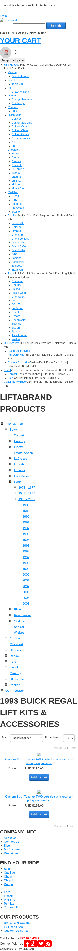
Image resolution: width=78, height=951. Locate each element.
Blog (10, 377)
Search (56, 25)
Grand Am (17, 234)
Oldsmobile (14, 114)
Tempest (17, 265)
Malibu (16, 184)
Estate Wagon (20, 292)
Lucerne (19, 470)
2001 (26, 580)
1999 (26, 568)
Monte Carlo (19, 188)
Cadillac (13, 192)
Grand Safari (19, 246)
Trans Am (17, 269)
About (7, 370)
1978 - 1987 (26, 493)
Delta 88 (17, 118)
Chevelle (17, 165)
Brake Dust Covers (19, 350)
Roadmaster (19, 319)
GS (13, 300)
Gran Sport (18, 296)
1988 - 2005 (26, 499)
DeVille (16, 196)
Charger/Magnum (22, 99)
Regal (15, 312)
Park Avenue (19, 335)
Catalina (17, 227)
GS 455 (16, 304)
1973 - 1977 (26, 487)
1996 (26, 551)
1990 (26, 516)
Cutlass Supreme (22, 122)
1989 (26, 510)
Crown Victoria (20, 91)
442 (14, 142)
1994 (26, 539)
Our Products (11, 343)
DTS (14, 200)
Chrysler (13, 107)
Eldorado (17, 203)
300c (15, 111)
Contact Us (11, 841)
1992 (26, 528)
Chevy (8, 876)
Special (16, 331)
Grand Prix (18, 242)
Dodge (12, 95)
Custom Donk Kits (18, 362)
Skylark (16, 327)
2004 (26, 597)
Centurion (17, 281)
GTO (14, 254)
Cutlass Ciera (20, 130)
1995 (26, 545)
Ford (10, 87)
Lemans (16, 258)
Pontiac (12, 215)
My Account (12, 849)
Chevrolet (13, 149)
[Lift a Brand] (8, 19)
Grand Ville (18, 250)
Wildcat (16, 339)
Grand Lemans (20, 238)
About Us (10, 837)
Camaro (16, 157)
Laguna (16, 176)
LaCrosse (20, 458)
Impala (16, 172)
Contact (12, 374)
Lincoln (12, 80)
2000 (26, 574)
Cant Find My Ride (15, 381)
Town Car (17, 84)
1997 (26, 557)
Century (16, 285)
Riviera (16, 316)
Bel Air (15, 153)
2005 (26, 603)
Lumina (16, 180)
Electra (16, 288)
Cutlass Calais (20, 134)
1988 (26, 505)
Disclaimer (11, 853)
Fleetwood (18, 207)
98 (13, 145)
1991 (26, 522)
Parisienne (18, 261)
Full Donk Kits (16, 354)
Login (3, 16)
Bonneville (18, 223)
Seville (16, 211)
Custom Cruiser (21, 138)
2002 (26, 586)
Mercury (12, 72)
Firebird (16, 230)
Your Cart (20, 40)
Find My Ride (12, 64)
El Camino (18, 169)
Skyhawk (17, 323)
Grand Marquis (20, 76)
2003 (26, 592)
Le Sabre (17, 308)
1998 (26, 563)
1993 (26, 534)
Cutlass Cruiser (21, 126)
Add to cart (39, 777)
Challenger (18, 103)
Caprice (16, 161)
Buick (11, 273)
